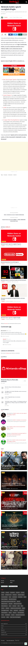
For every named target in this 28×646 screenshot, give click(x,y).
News (10, 605)
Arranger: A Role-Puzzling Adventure (11, 120)
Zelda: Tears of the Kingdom (15, 617)
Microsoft (10, 603)
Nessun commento (10, 245)
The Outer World (21, 612)
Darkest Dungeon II (7, 95)
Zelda (8, 617)
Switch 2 (14, 612)
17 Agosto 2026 (15, 568)
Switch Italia (5, 642)
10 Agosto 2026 (18, 245)
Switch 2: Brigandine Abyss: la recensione (12, 397)
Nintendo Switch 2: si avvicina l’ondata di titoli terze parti (13, 280)
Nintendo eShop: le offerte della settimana (13, 387)
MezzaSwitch (3, 330)
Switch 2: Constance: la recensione (19, 420)
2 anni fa (11, 17)
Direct (3, 594)
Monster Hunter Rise (17, 603)
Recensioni (12, 580)
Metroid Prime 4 (4, 603)
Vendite (12, 614)
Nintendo (10, 174)
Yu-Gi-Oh (3, 617)
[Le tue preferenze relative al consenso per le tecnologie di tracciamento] (25, 643)
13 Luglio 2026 (18, 319)
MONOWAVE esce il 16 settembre (10, 546)
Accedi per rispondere (5, 336)
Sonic (11, 610)
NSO (22, 605)
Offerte (3, 608)
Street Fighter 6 (4, 612)
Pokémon (7, 608)
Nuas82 (6, 17)
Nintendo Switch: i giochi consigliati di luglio (10, 317)
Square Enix (21, 610)
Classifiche (12, 592)
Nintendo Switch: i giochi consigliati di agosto (11, 244)
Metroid (18, 601)
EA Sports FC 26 (8, 594)
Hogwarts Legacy (21, 594)
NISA (18, 605)
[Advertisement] (14, 156)
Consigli (5, 174)
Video (3, 452)
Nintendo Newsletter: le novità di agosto (10, 262)
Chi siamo (3, 640)
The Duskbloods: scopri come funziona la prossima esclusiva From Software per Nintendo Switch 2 (13, 485)
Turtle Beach (7, 614)
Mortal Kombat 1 (4, 605)
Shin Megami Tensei (5, 610)
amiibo (3, 592)
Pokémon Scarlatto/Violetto (16, 608)
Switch (15, 174)
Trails (3, 614)
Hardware (14, 594)
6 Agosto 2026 (18, 263)
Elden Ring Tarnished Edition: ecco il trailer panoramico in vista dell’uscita (12, 525)
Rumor (23, 608)
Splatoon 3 (16, 610)
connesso (8, 353)
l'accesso (6, 323)
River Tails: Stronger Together (10, 79)
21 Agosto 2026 (15, 468)
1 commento (8, 281)
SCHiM (4, 107)
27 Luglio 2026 (18, 301)
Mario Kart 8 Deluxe (12, 599)
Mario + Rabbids (4, 599)
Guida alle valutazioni (10, 640)
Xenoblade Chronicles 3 (20, 614)
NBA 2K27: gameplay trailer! (8, 506)
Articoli (4, 241)
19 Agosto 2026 (15, 528)
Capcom (7, 592)
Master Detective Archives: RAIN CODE (8, 601)
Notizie (3, 295)
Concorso (17, 592)
